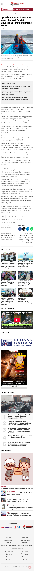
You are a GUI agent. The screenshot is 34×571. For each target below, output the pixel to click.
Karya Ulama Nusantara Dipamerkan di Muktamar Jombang (25, 300)
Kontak (8, 543)
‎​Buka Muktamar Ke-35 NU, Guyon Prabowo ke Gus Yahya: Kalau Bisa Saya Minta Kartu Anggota (25, 265)
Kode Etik (25, 538)
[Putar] (3, 327)
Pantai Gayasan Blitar (8, 222)
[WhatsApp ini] (31, 229)
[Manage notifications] (30, 567)
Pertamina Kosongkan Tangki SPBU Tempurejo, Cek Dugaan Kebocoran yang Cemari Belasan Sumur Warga (25, 238)
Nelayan (22, 216)
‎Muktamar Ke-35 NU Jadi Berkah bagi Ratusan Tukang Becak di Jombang (25, 283)
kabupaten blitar (12, 216)
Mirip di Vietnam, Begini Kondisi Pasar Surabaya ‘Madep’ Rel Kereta (8, 236)
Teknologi (10, 491)
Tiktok (9, 559)
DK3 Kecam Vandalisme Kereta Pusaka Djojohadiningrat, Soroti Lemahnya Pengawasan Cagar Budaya (19, 430)
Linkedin (10, 557)
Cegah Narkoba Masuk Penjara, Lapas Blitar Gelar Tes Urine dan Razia (16, 87)
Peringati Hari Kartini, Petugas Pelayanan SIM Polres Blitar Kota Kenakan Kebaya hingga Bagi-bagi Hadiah (16, 93)
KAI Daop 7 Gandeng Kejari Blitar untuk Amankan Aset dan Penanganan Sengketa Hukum (15, 99)
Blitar (3, 216)
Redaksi (8, 538)
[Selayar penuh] (31, 327)
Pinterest (9, 554)
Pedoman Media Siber (25, 545)
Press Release (8, 540)
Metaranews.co (6, 65)
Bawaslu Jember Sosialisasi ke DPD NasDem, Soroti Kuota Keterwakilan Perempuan (19, 444)
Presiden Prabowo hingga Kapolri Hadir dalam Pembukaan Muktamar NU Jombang (7, 301)
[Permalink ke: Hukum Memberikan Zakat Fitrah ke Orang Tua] (17, 469)
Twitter (26, 551)
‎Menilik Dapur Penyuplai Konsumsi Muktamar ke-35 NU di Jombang (8, 283)
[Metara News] (17, 4)
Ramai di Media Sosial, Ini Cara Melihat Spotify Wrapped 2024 (17, 500)
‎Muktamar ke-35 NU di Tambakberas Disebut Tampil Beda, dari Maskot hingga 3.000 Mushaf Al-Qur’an (8, 265)
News (2, 486)
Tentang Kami (25, 540)
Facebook (10, 551)
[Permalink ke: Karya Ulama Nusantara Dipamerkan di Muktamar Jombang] (25, 292)
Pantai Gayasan (18, 219)
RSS (26, 559)
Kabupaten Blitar (19, 65)
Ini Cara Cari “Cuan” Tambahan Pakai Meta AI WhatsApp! (20, 493)
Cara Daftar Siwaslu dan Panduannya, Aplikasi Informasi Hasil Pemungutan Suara (20, 507)
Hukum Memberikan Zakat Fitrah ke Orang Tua (17, 488)
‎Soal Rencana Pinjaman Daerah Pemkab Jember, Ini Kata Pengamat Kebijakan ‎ (19, 416)
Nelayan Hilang (6, 219)
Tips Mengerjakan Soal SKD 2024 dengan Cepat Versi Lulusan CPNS (19, 514)
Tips (5, 486)
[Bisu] (28, 327)
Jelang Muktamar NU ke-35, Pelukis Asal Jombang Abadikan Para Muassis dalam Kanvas (19, 423)
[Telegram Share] (27, 229)
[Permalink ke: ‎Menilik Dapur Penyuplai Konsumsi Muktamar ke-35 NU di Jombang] (8, 275)
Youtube (26, 557)
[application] (17, 320)
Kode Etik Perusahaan (8, 545)
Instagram (26, 554)
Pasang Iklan (25, 543)
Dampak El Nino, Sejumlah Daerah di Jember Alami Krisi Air (20, 436)
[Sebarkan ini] (20, 229)
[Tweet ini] (24, 229)
